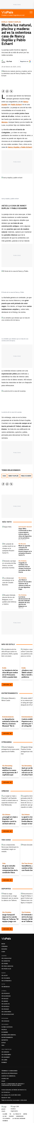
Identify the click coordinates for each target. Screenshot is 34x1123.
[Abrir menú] (31, 12)
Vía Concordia (6, 1011)
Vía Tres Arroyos (7, 966)
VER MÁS (6, 684)
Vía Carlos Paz (6, 958)
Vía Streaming (6, 1054)
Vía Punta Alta (6, 968)
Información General (9, 1035)
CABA (3, 951)
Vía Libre (4, 1060)
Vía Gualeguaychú (8, 1014)
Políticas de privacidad (9, 1073)
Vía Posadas (6, 993)
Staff (3, 1081)
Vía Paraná (5, 1009)
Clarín (5, 1114)
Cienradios (20, 1116)
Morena (5, 122)
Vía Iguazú (5, 998)
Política (4, 1029)
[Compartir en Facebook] (3, 91)
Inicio (3, 943)
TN (10, 1114)
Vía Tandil (5, 963)
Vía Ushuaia (5, 1021)
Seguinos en (24, 61)
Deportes (5, 1040)
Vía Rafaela (5, 1006)
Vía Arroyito (6, 961)
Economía (5, 1032)
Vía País (9, 61)
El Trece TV (17, 1114)
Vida (3, 1045)
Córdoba (5, 946)
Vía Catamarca (6, 980)
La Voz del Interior (18, 1118)
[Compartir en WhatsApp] (7, 91)
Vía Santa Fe (6, 1004)
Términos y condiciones (9, 1070)
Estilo (4, 22)
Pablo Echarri (26, 476)
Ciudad (11, 1116)
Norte (4, 973)
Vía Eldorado (6, 996)
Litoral (4, 990)
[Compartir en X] (11, 91)
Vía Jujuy (5, 975)
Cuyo (3, 984)
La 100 (5, 1116)
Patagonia (5, 1018)
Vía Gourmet (6, 1057)
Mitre (25, 1114)
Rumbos (4, 1062)
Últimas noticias (7, 1027)
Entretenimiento (7, 1037)
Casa (4, 476)
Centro (4, 955)
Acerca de (5, 1078)
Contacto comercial (8, 1076)
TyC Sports (6, 1118)
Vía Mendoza (6, 986)
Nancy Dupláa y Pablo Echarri (20, 147)
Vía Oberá (5, 1001)
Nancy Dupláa (14, 22)
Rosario (4, 949)
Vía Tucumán (6, 978)
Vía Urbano (5, 1052)
